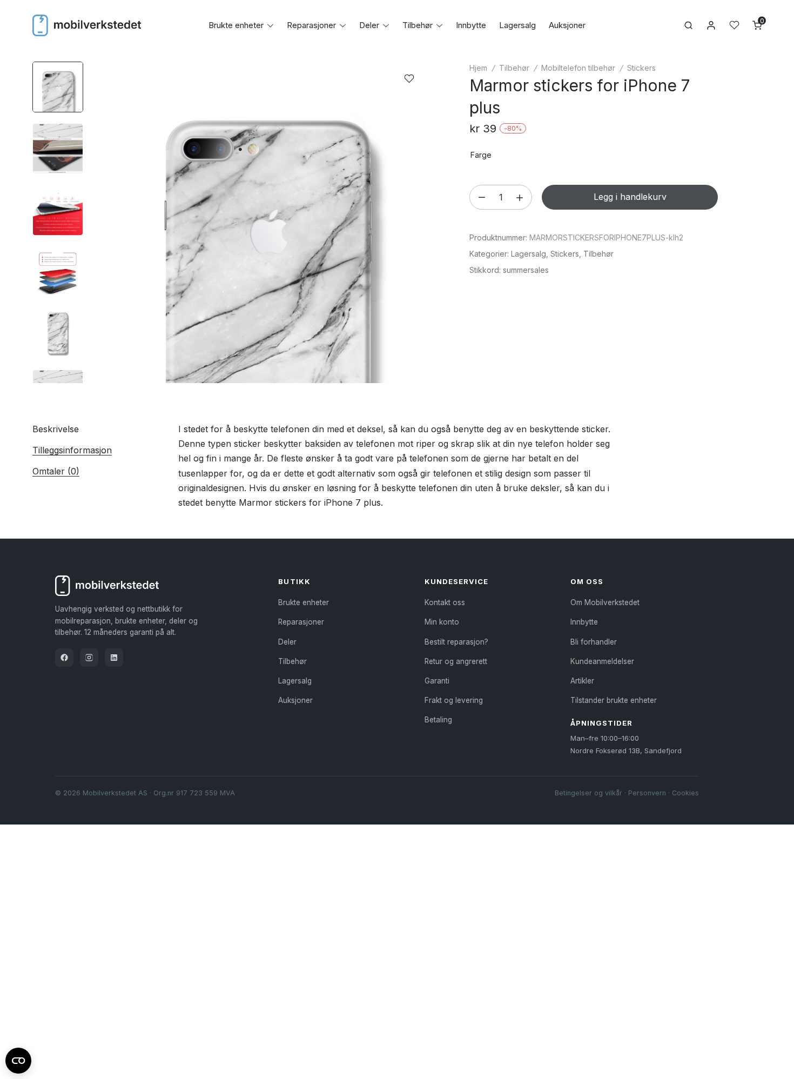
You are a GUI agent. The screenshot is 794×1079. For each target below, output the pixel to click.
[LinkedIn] (114, 657)
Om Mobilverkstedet (605, 602)
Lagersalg (517, 25)
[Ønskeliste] (734, 25)
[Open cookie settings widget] (18, 1059)
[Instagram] (89, 657)
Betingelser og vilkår (588, 793)
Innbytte (471, 25)
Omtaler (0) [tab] (55, 471)
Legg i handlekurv (630, 196)
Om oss (586, 581)
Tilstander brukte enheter (613, 700)
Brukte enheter (236, 25)
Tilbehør (417, 25)
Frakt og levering (454, 700)
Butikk (294, 581)
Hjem (478, 67)
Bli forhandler (593, 642)
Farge (481, 154)
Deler (369, 25)
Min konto (442, 622)
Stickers (641, 67)
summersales (526, 269)
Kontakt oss (445, 602)
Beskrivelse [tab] (55, 429)
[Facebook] (64, 657)
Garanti (437, 680)
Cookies (685, 793)
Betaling (438, 719)
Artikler (582, 680)
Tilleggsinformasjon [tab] (72, 450)
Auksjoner (567, 25)
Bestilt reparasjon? (456, 642)
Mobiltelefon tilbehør (578, 67)
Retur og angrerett (456, 661)
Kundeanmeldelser (602, 661)
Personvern (647, 793)
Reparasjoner (311, 25)
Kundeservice (456, 581)
